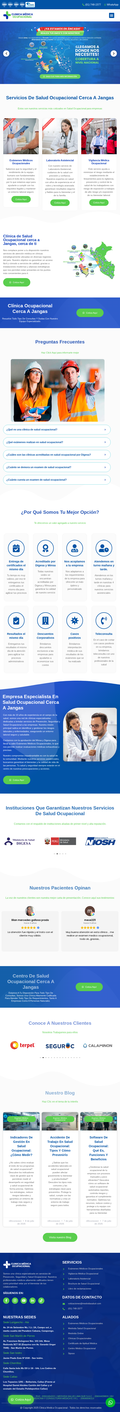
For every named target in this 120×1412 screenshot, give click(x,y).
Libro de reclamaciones (79, 1288)
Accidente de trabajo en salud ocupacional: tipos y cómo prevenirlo (60, 1146)
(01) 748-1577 (75, 1308)
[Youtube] (24, 1301)
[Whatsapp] (110, 1402)
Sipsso (71, 1353)
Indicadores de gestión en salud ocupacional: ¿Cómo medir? (21, 1146)
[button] (111, 15)
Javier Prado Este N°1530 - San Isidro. (23, 1358)
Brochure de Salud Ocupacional (84, 1283)
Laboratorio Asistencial (79, 1278)
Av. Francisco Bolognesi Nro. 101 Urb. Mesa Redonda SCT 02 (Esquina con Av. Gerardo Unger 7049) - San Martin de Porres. (29, 1344)
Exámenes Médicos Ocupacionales (85, 1268)
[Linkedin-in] (32, 1301)
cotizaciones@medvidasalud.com (84, 1303)
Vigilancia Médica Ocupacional (83, 1273)
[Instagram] (15, 1301)
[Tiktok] (41, 1301)
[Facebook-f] (6, 1301)
